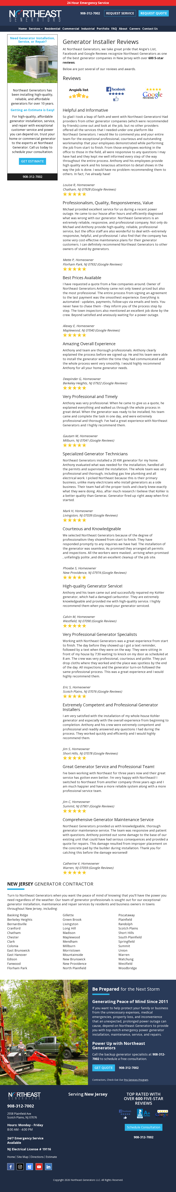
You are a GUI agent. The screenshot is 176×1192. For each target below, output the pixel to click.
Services (35, 29)
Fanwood (14, 964)
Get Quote (104, 1068)
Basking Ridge (17, 915)
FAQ (114, 29)
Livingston (70, 924)
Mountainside (73, 955)
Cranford (13, 928)
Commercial (70, 29)
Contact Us (150, 29)
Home (23, 29)
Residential (52, 29)
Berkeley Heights (19, 919)
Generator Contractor (50, 884)
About (123, 29)
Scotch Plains (128, 928)
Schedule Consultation (143, 1127)
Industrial (88, 29)
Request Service (120, 13)
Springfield (126, 941)
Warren (123, 955)
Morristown (71, 950)
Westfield (125, 964)
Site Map (22, 1157)
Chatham (14, 933)
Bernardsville (17, 924)
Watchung (126, 959)
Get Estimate (32, 161)
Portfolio (103, 29)
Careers (134, 29)
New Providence (74, 964)
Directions (37, 1157)
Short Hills (126, 933)
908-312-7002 (90, 13)
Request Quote (153, 13)
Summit (124, 946)
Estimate (51, 1157)
